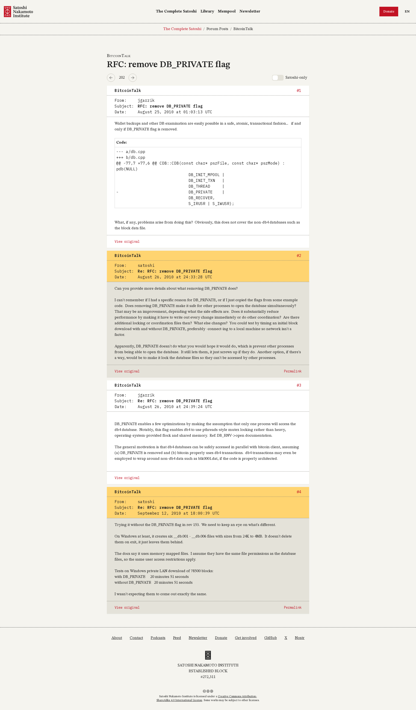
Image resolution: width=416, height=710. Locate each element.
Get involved (246, 638)
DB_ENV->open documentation (244, 436)
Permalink (292, 371)
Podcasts (158, 638)
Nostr (300, 638)
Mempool (227, 11)
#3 (299, 385)
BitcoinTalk (243, 29)
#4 (299, 491)
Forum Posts (217, 29)
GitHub (270, 638)
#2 (299, 255)
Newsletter (250, 11)
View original (127, 241)
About (116, 638)
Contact (136, 638)
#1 (299, 90)
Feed (177, 638)
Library (207, 11)
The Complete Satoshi (176, 11)
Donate (388, 11)
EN (408, 11)
